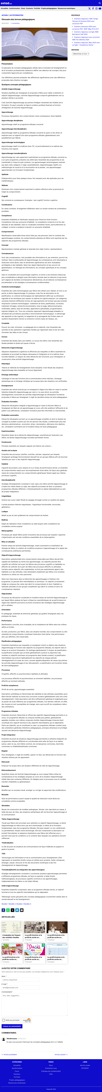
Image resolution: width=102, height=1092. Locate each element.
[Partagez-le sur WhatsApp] (8, 910)
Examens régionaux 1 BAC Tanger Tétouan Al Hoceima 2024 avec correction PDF (85, 21)
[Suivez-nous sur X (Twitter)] (89, 8)
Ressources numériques (66, 8)
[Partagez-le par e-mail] (22, 910)
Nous (51, 1065)
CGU (51, 1074)
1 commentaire (15, 23)
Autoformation (14, 8)
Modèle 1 (5, 904)
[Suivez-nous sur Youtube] (100, 8)
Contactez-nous (51, 1068)
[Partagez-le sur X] (12, 910)
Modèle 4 (27, 904)
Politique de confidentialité (51, 1071)
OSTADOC (85, 1068)
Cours (23, 8)
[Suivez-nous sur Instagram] (96, 8)
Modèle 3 (20, 904)
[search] (99, 3)
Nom (3, 976)
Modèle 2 (12, 904)
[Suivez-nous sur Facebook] (93, 8)
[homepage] (6, 3)
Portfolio (37, 8)
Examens (29, 8)
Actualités (4, 8)
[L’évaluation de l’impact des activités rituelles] (12, 927)
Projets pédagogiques (49, 8)
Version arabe (85, 1065)
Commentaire (7, 992)
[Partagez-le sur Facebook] (3, 910)
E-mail (4, 984)
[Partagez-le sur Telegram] (17, 910)
